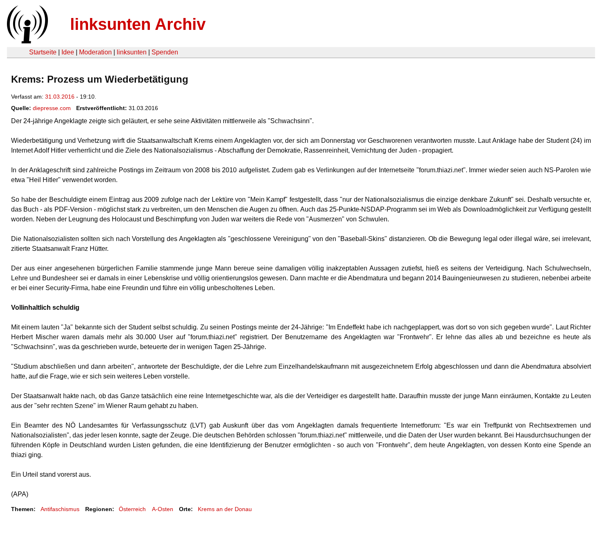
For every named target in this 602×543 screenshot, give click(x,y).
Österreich (132, 509)
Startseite (43, 52)
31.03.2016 (60, 96)
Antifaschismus (60, 509)
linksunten (132, 52)
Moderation (95, 52)
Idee (67, 52)
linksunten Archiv (138, 24)
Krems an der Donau (225, 509)
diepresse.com (52, 108)
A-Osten (162, 509)
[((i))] (26, 41)
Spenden (165, 52)
